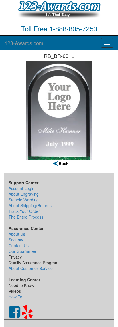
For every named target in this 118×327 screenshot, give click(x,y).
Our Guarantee (22, 251)
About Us (17, 234)
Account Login (21, 188)
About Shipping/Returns (30, 205)
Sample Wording (24, 200)
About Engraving (24, 194)
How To (15, 297)
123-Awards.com (24, 43)
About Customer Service (31, 268)
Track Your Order (24, 211)
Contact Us (19, 245)
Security (16, 240)
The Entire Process (26, 217)
